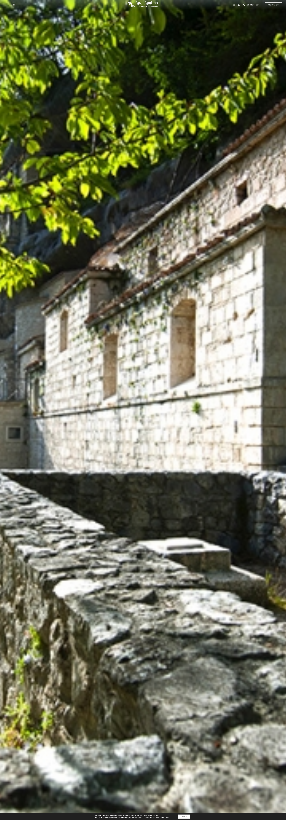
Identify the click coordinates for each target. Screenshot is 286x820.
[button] (273, 4)
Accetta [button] (184, 816)
